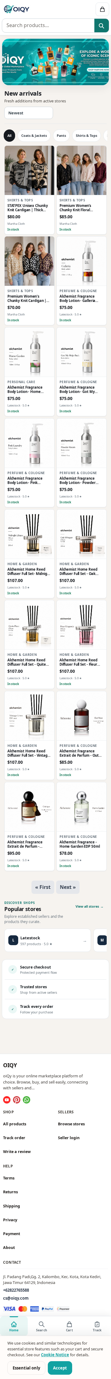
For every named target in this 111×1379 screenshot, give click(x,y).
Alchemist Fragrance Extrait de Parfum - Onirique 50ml (25, 844)
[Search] (101, 26)
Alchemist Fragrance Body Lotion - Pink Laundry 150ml (25, 480)
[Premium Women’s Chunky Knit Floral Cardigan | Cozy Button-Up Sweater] (81, 170)
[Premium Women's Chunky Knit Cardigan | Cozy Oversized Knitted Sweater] (29, 261)
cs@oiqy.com (16, 1298)
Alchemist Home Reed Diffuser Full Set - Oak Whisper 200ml (78, 571)
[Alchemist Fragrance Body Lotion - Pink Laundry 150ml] (29, 443)
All (9, 135)
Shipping (11, 1206)
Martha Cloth (16, 224)
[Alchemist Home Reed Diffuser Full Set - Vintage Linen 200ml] (29, 716)
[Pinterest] (16, 1100)
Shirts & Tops (86, 135)
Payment (11, 1233)
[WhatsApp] (26, 1100)
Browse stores (71, 1124)
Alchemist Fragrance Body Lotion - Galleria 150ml (78, 298)
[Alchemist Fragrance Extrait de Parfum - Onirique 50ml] (29, 807)
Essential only (26, 1368)
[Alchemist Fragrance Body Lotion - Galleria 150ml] (81, 261)
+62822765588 (16, 1290)
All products (14, 1124)
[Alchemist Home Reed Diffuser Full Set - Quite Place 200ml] (29, 625)
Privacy (10, 1219)
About (9, 1247)
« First (43, 887)
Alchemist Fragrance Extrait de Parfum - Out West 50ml (79, 753)
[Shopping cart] (102, 9)
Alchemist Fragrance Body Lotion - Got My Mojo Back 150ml (77, 389)
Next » (68, 887)
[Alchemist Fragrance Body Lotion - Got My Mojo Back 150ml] (81, 352)
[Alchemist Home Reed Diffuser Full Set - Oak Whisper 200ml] (81, 534)
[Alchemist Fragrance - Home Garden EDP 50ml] (81, 807)
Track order (14, 1137)
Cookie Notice (55, 1354)
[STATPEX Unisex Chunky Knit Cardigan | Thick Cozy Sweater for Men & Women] (29, 170)
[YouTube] (6, 1100)
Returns (10, 1192)
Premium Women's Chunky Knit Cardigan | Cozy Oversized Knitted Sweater (27, 298)
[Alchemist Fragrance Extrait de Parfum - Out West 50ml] (81, 716)
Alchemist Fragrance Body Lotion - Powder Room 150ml (78, 480)
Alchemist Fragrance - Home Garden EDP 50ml (80, 844)
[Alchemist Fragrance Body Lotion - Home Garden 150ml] (29, 352)
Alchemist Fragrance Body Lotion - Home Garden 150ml (25, 389)
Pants (61, 135)
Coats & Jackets (34, 135)
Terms (8, 1178)
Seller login (69, 1137)
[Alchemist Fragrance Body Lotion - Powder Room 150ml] (81, 443)
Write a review (17, 1151)
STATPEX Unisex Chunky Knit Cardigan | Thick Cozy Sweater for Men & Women (27, 208)
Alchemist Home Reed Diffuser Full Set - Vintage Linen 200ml (28, 753)
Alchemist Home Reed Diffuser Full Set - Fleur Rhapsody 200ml (78, 662)
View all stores (90, 906)
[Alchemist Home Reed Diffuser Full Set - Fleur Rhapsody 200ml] (81, 625)
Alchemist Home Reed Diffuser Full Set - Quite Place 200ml (26, 662)
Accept (60, 1368)
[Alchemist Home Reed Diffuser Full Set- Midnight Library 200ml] (29, 534)
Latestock (66, 315)
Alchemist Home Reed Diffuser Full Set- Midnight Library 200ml (29, 571)
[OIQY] (33, 9)
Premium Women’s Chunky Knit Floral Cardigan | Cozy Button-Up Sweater (80, 208)
